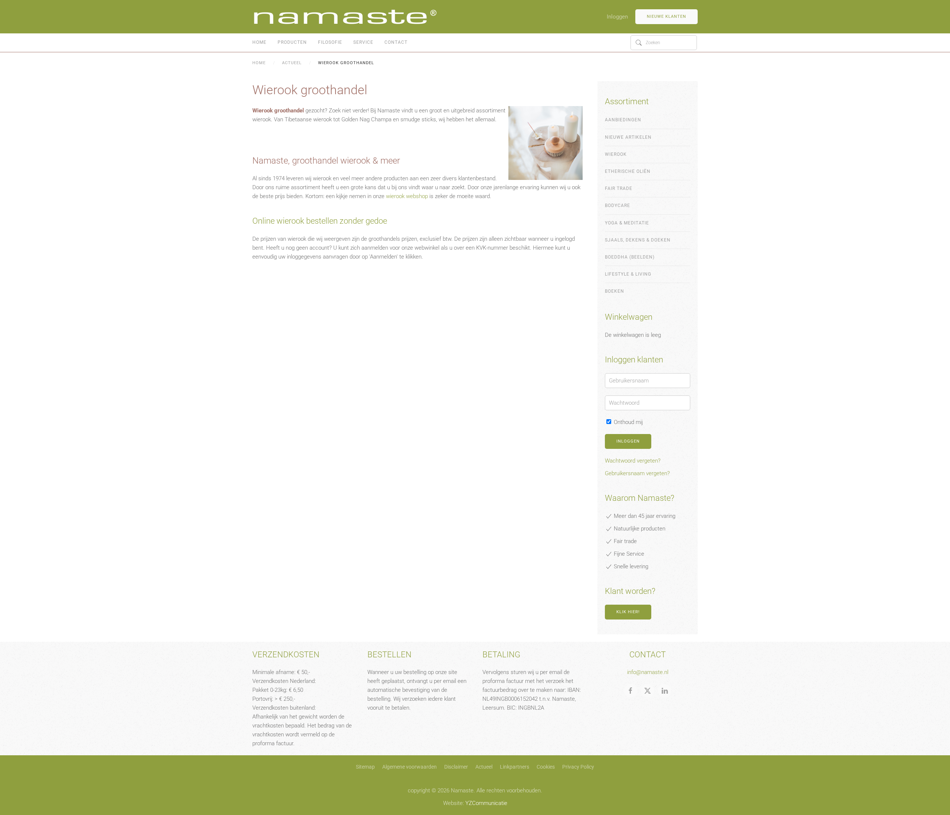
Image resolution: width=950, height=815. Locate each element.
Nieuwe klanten (666, 16)
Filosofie (330, 42)
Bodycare (617, 205)
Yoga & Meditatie (627, 223)
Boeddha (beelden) (630, 257)
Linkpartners (514, 767)
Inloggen (617, 16)
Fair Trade (618, 188)
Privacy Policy (578, 767)
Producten (292, 42)
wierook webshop (407, 196)
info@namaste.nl (647, 672)
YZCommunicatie (486, 803)
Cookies (546, 767)
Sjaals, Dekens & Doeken (638, 240)
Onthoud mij (627, 422)
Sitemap (365, 767)
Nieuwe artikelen (628, 137)
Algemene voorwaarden (409, 767)
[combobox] (663, 42)
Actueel (483, 767)
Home (259, 42)
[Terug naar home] (345, 16)
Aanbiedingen (623, 119)
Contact (395, 42)
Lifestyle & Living (628, 274)
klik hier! (628, 611)
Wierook (616, 154)
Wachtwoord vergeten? (633, 460)
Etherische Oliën (628, 171)
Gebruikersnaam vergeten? (637, 473)
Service (363, 42)
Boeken (614, 291)
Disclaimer (456, 767)
